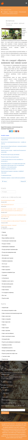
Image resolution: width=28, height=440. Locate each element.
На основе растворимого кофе (9, 310)
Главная (6, 12)
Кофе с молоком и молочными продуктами (12, 313)
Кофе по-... (4, 324)
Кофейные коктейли (7, 345)
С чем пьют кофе (6, 356)
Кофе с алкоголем (6, 316)
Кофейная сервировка (7, 261)
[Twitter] (12, 131)
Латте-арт (4, 263)
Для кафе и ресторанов (7, 258)
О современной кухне (6, 175)
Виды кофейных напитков (8, 238)
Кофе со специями (6, 319)
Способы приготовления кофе (9, 241)
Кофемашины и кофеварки (8, 246)
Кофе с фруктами (6, 322)
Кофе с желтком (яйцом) (8, 333)
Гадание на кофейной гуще (8, 272)
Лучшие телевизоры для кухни (8, 168)
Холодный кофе (6, 339)
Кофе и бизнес (5, 289)
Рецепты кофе (5, 298)
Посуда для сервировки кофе (9, 252)
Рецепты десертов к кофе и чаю (9, 353)
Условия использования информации (18, 436)
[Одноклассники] (14, 131)
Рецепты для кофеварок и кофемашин (11, 342)
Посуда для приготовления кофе (10, 249)
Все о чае (4, 295)
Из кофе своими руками (7, 284)
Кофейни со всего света (7, 281)
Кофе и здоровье (6, 269)
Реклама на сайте (6, 400)
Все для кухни (22, 12)
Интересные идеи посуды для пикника (10, 154)
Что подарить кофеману (8, 292)
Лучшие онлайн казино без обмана (14, 437)
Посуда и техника (13, 12)
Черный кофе (5, 307)
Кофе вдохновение (6, 286)
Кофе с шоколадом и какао (8, 336)
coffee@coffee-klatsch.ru (7, 385)
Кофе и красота (5, 266)
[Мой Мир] (16, 131)
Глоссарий (4, 275)
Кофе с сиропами (6, 330)
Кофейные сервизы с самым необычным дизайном (13, 177)
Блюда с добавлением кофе (8, 350)
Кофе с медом (5, 327)
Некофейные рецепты (7, 347)
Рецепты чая (5, 359)
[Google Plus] (18, 131)
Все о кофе (4, 235)
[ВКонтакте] (10, 131)
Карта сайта (5, 397)
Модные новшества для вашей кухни (10, 157)
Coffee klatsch (5, 278)
